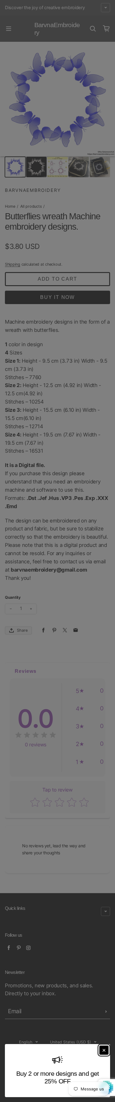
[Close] (104, 1050)
